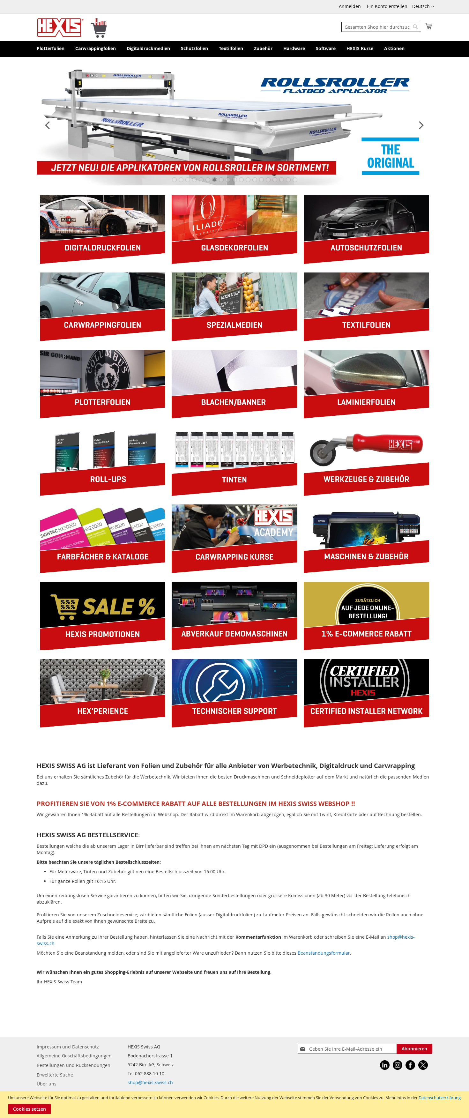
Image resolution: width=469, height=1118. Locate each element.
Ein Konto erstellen (387, 6)
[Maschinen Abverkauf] (234, 648)
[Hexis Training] (234, 571)
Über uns (46, 1084)
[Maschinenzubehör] (366, 571)
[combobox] (381, 27)
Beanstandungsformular (324, 953)
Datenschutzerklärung (440, 1097)
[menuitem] (50, 49)
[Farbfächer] (102, 571)
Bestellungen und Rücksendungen (73, 1065)
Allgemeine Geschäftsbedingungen (74, 1056)
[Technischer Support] (234, 726)
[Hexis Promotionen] (102, 648)
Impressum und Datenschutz (68, 1047)
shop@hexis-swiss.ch (150, 1082)
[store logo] (72, 27)
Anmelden (350, 6)
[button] (423, 6)
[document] (235, 1104)
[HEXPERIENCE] (102, 726)
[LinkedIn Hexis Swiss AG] (385, 1065)
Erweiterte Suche (55, 1075)
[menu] (234, 49)
